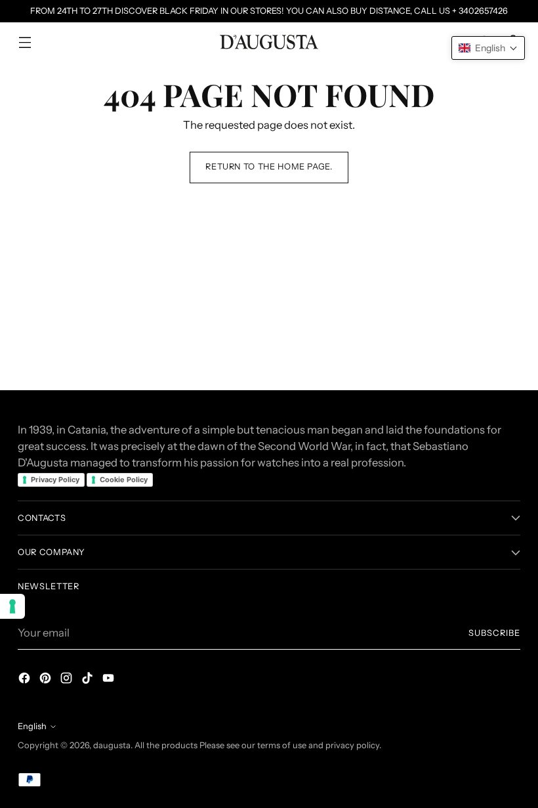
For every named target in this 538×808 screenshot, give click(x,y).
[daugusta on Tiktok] (88, 680)
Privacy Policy (55, 479)
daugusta (112, 745)
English (32, 726)
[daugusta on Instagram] (67, 680)
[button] (488, 48)
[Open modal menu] (24, 42)
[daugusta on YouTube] (109, 680)
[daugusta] (269, 42)
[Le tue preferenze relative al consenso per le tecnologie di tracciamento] (12, 606)
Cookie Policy (124, 479)
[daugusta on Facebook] (25, 680)
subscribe (494, 633)
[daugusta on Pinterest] (46, 680)
